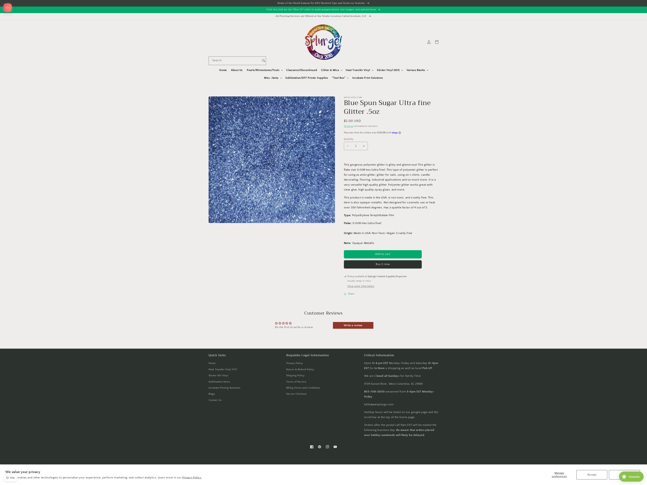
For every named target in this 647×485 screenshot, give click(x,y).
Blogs (212, 394)
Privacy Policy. (192, 477)
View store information (360, 286)
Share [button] (351, 293)
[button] (264, 70)
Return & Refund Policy (300, 369)
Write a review (353, 325)
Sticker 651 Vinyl (218, 375)
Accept (591, 474)
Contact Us (215, 400)
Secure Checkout (296, 394)
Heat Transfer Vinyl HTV (223, 369)
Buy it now (383, 264)
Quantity (348, 139)
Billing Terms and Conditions (303, 388)
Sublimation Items (219, 381)
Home (212, 363)
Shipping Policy (295, 375)
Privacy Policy (294, 363)
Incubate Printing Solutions (224, 388)
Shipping (348, 126)
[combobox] (235, 61)
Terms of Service (296, 381)
